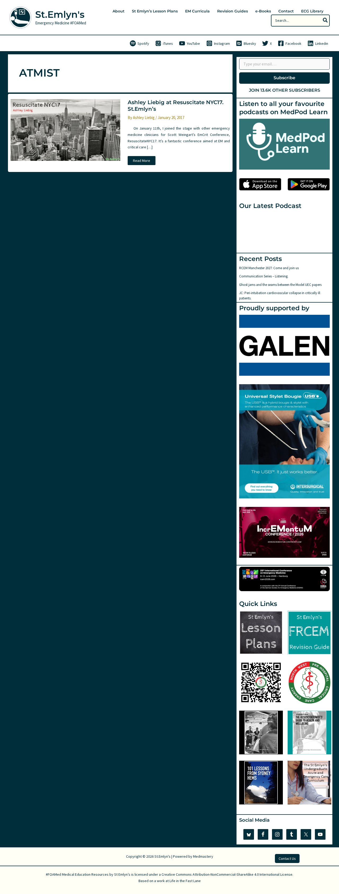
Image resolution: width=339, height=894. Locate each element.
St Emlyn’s (122, 874)
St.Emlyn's (59, 14)
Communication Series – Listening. (263, 276)
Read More (142, 161)
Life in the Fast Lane (185, 880)
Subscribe (284, 77)
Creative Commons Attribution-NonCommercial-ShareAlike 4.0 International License (227, 874)
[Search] (325, 20)
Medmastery (203, 856)
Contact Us (287, 858)
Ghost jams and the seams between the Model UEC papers (280, 284)
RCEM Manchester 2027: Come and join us (269, 268)
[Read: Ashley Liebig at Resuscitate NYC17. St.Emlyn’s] (65, 129)
